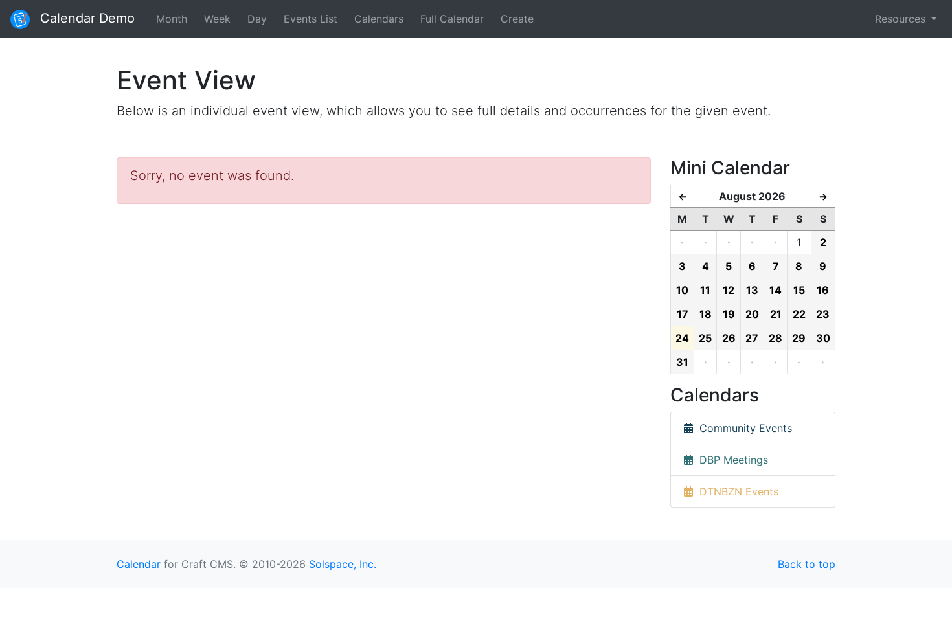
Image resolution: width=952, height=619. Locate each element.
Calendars (378, 18)
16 (823, 290)
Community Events (742, 428)
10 (682, 290)
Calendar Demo (85, 18)
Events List (310, 18)
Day (257, 18)
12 (728, 290)
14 (775, 290)
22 (799, 314)
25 (705, 338)
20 (752, 314)
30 (823, 338)
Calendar (139, 563)
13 (752, 290)
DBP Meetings (730, 459)
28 (775, 338)
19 (729, 314)
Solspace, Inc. (342, 563)
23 (823, 314)
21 (776, 314)
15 (799, 290)
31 (682, 361)
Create (517, 18)
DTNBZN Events (735, 491)
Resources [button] (902, 18)
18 (705, 314)
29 (799, 338)
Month (171, 18)
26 (729, 338)
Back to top (806, 563)
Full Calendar (452, 18)
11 (705, 290)
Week (217, 18)
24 (682, 338)
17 (682, 314)
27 (751, 338)
